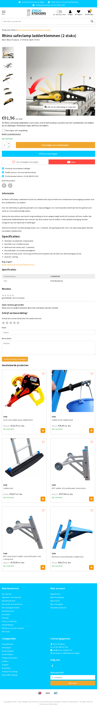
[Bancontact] (56, 694)
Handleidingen (7, 625)
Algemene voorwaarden (11, 597)
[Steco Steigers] (36, 12)
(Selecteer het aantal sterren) (21, 318)
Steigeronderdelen (9, 658)
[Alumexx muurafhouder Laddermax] (73, 528)
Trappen (5, 665)
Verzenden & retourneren (12, 604)
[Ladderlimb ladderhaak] (73, 391)
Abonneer (73, 683)
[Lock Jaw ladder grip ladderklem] (24, 391)
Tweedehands (7, 644)
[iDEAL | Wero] (41, 694)
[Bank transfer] (49, 694)
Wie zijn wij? (6, 594)
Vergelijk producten (58, 607)
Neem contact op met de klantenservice (18, 264)
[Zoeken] (92, 21)
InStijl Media (52, 704)
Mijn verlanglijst (56, 604)
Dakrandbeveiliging (10, 675)
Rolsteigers (6, 647)
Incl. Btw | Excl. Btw (59, 14)
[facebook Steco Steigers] (52, 666)
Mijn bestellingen (57, 597)
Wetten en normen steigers (13, 628)
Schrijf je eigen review (30, 40)
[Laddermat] (24, 459)
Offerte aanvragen (48, 153)
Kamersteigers (8, 651)
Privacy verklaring (9, 621)
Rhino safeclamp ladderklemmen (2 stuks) (34, 30)
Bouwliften (6, 668)
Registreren (55, 594)
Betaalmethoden (8, 601)
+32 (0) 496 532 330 (60, 647)
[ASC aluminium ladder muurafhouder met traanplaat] (24, 528)
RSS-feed (6, 631)
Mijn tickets (55, 601)
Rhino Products (13, 40)
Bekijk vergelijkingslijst (11, 134)
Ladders (5, 661)
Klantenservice (8, 611)
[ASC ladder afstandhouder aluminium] (73, 459)
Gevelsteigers (8, 654)
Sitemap (5, 618)
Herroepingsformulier (11, 607)
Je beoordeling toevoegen (15, 359)
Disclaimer (6, 614)
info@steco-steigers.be (62, 650)
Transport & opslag (9, 671)
